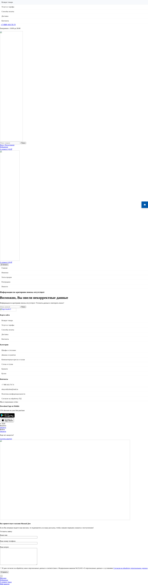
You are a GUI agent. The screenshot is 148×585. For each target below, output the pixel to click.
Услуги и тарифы (8, 325)
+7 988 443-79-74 (8, 385)
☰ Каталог (4, 264)
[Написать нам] (144, 204)
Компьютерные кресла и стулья (13, 360)
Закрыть (3, 427)
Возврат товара (7, 320)
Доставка (5, 334)
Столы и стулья (7, 364)
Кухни (4, 373)
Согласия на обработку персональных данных (130, 568)
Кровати (5, 369)
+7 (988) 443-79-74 (8, 25)
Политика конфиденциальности (13, 394)
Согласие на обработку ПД (11, 399)
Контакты (5, 339)
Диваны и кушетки (9, 355)
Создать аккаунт (6, 439)
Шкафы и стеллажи (9, 350)
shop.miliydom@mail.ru (10, 389)
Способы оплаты (8, 330)
